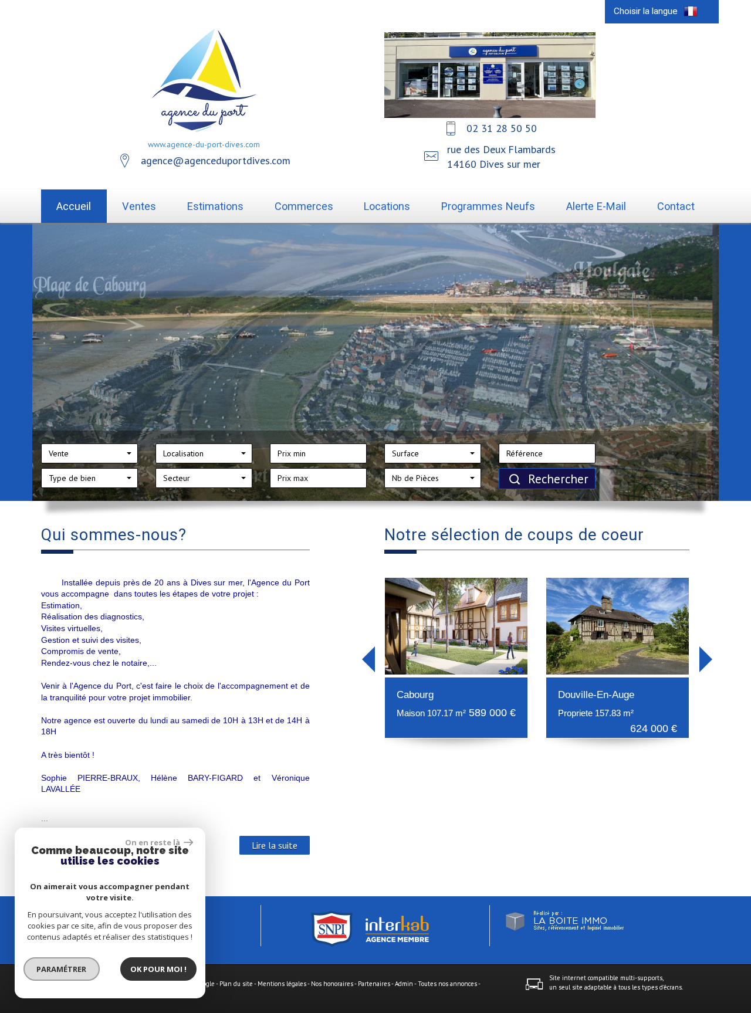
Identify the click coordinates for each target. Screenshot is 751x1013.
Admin (404, 984)
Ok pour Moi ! (158, 969)
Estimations (215, 206)
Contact (676, 206)
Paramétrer (62, 969)
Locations (387, 206)
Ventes (139, 206)
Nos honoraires (332, 984)
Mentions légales (282, 984)
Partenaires (374, 984)
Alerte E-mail (596, 206)
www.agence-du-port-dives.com (204, 144)
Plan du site (236, 984)
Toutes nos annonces (447, 984)
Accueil (73, 206)
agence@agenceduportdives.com (215, 160)
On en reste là (153, 842)
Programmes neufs (488, 206)
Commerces (304, 206)
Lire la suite (274, 845)
